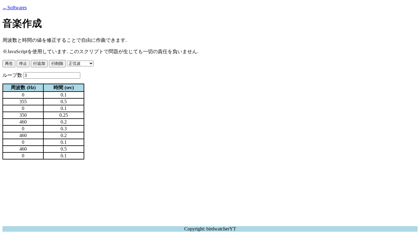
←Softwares (14, 7)
